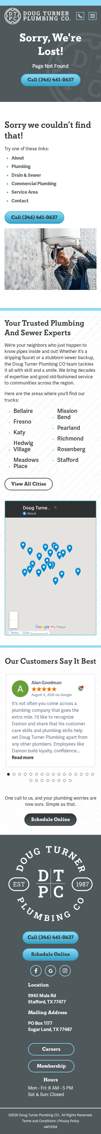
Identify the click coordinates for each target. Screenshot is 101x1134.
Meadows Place (26, 463)
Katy (19, 432)
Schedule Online (50, 819)
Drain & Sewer (26, 175)
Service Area (25, 192)
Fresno (22, 422)
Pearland (68, 428)
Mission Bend (67, 414)
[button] (8, 774)
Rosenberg (71, 449)
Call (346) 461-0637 (50, 80)
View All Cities (28, 484)
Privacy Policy (68, 1121)
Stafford (68, 460)
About (18, 158)
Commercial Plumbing (34, 184)
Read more (23, 758)
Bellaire (23, 411)
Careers (51, 1049)
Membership (51, 1066)
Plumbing (21, 166)
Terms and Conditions (39, 1121)
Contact (20, 201)
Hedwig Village (23, 446)
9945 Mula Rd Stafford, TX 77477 (47, 999)
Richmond (70, 438)
